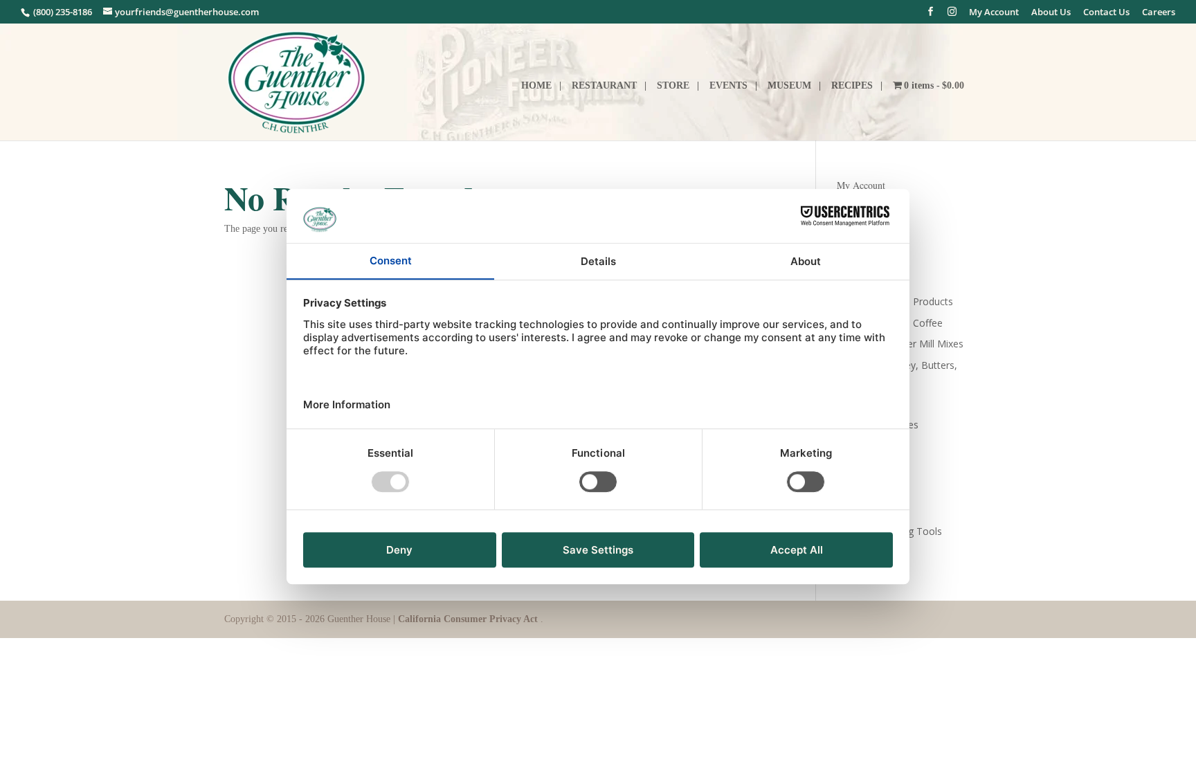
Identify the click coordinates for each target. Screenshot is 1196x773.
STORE (673, 86)
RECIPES (852, 86)
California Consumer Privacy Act (469, 619)
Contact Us (1106, 13)
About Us (1051, 13)
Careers (1158, 13)
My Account (994, 13)
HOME (536, 86)
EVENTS (728, 86)
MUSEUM (789, 86)
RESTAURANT (604, 86)
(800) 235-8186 (61, 12)
